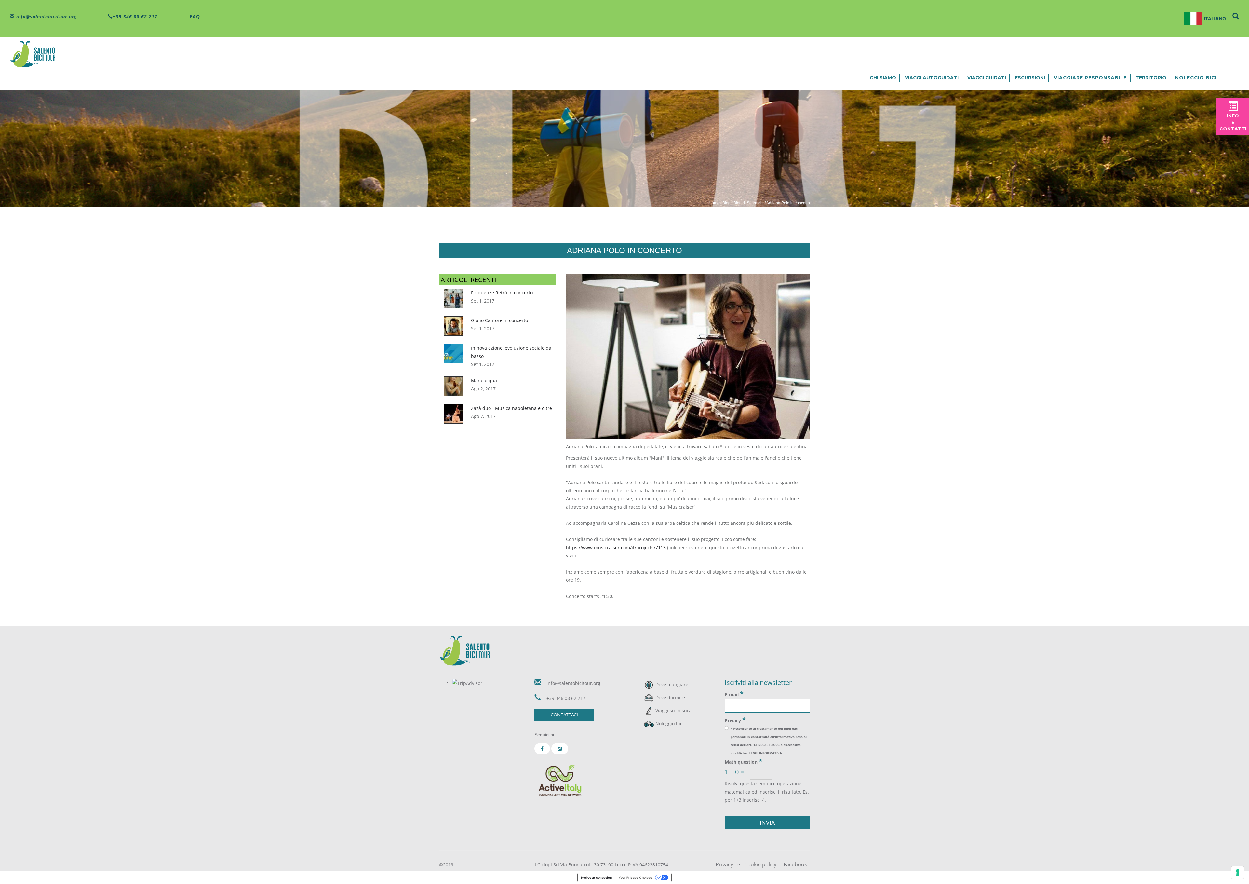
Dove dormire (670, 697)
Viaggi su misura (673, 710)
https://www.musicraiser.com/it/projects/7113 (616, 547)
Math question (743, 761)
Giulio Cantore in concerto (499, 320)
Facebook (795, 864)
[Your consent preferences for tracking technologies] (1237, 872)
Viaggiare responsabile (1090, 78)
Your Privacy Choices (635, 877)
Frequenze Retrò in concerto (502, 293)
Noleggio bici (1196, 78)
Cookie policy (760, 864)
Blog (726, 203)
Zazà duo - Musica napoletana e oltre (511, 408)
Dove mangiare (671, 684)
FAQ (194, 16)
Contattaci (564, 715)
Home (714, 203)
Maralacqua (484, 380)
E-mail (734, 694)
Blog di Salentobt (748, 203)
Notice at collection (596, 877)
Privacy (735, 720)
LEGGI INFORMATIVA (765, 753)
